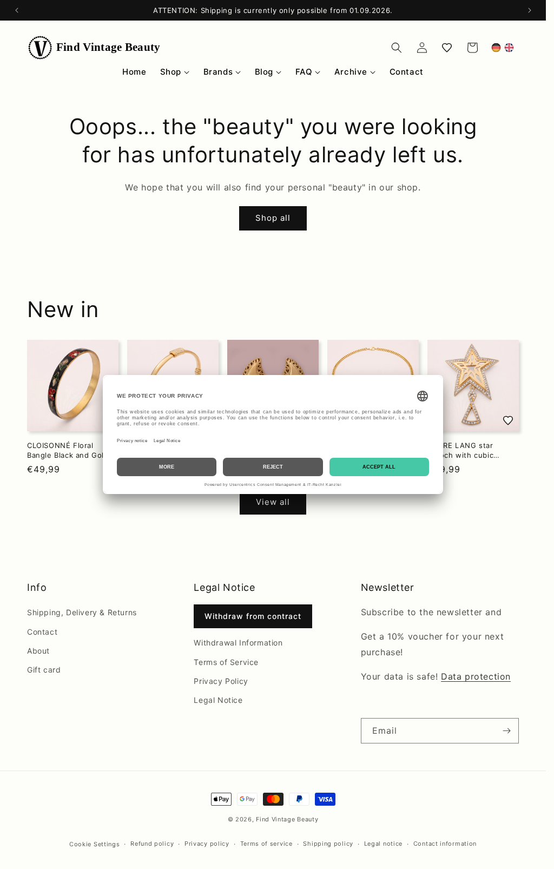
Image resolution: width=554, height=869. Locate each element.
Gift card (44, 669)
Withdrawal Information (238, 642)
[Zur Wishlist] (508, 420)
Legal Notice (218, 700)
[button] (396, 48)
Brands (218, 72)
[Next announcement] (530, 10)
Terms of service (266, 843)
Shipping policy (328, 843)
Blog (264, 72)
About (38, 650)
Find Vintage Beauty (287, 819)
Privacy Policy (221, 681)
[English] (509, 47)
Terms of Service (226, 662)
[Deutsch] (496, 47)
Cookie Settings (94, 844)
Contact (407, 72)
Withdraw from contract (253, 616)
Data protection (476, 676)
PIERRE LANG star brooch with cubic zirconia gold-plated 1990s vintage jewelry (467, 450)
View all (273, 502)
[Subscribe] (506, 730)
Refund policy (152, 843)
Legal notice (383, 843)
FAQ (304, 72)
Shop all (273, 218)
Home (134, 72)
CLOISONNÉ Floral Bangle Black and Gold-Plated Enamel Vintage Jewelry (69, 450)
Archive (350, 72)
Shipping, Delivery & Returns (82, 612)
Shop (170, 72)
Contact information (445, 843)
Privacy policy (206, 843)
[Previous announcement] (17, 10)
